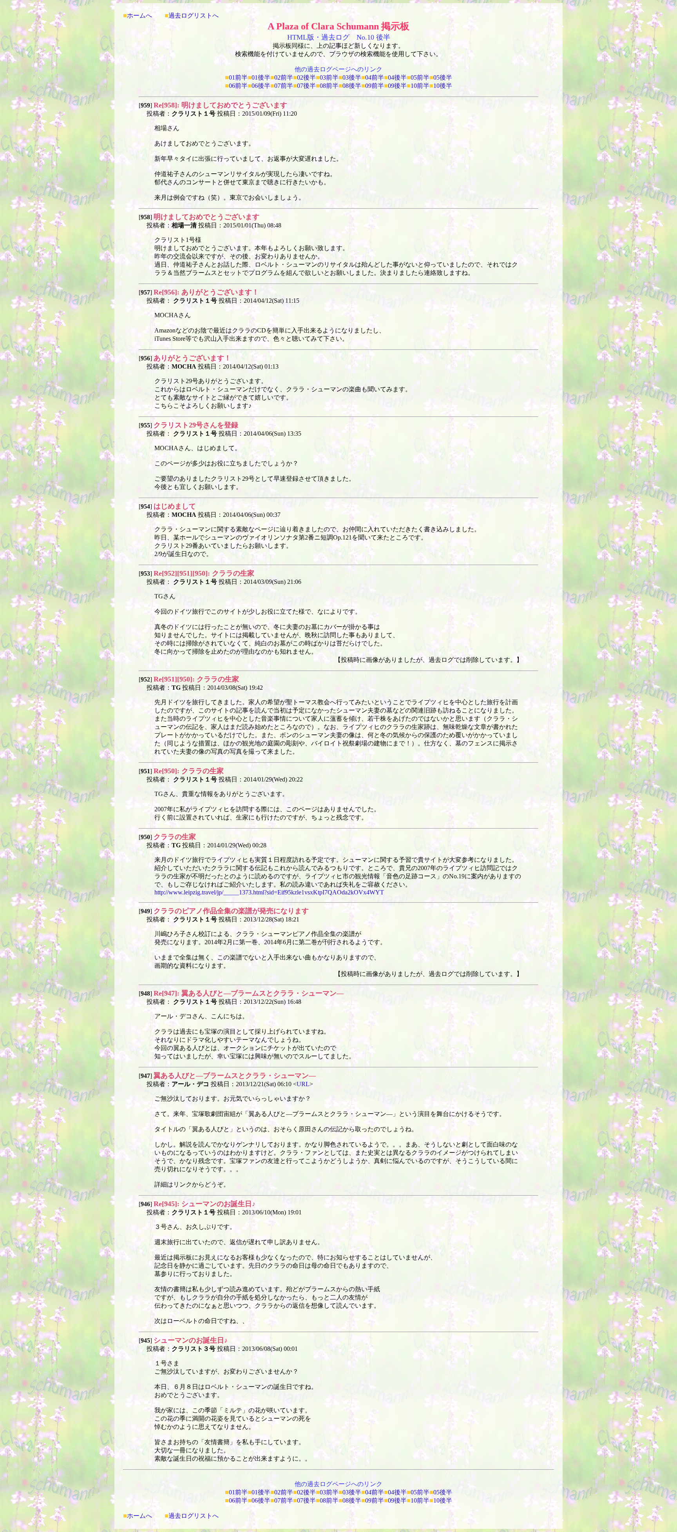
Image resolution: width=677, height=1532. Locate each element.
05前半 (420, 77)
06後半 (261, 85)
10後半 (442, 85)
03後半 (351, 77)
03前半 (329, 77)
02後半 (306, 77)
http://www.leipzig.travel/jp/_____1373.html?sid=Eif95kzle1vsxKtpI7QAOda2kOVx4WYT (269, 892)
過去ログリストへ (193, 15)
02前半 (283, 77)
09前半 (374, 85)
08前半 (329, 85)
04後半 (397, 77)
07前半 (283, 85)
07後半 (306, 85)
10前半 (420, 85)
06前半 (238, 85)
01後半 (261, 77)
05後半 (442, 77)
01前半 (238, 77)
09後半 (397, 85)
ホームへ (139, 15)
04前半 (374, 77)
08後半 (351, 85)
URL (303, 1084)
